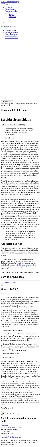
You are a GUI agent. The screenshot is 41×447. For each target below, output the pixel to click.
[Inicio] (3, 4)
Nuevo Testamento (11, 34)
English (11, 15)
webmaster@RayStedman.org (11, 437)
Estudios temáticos (11, 36)
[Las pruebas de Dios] (1, 125)
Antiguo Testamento (12, 32)
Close (3, 412)
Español (7, 13)
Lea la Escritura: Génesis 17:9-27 (13, 125)
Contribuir (8, 7)
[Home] (11, 427)
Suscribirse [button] (4, 425)
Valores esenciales (11, 11)
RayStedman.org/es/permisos (26, 265)
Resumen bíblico (10, 30)
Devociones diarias (11, 38)
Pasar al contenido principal (10, 2)
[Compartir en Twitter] (10, 101)
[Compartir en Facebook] (11, 101)
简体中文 (12, 17)
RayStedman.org (11, 26)
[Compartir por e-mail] (8, 101)
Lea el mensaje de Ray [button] (8, 282)
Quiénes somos (10, 9)
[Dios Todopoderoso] (1, 114)
